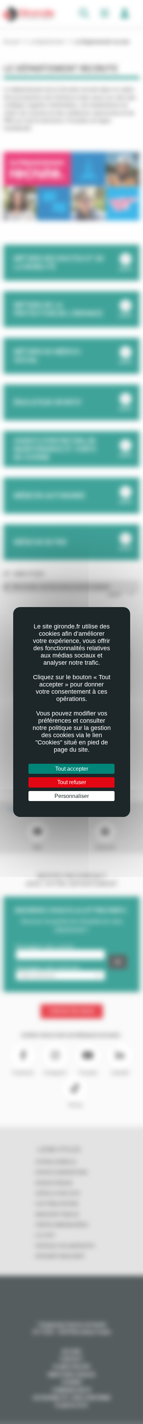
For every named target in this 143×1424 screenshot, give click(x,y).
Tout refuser (71, 782)
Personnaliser (71, 796)
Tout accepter (71, 769)
